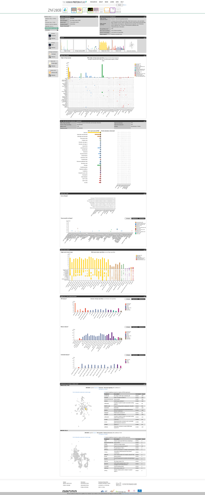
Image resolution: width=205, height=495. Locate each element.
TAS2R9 (106, 414)
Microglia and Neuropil (82, 136)
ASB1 (105, 440)
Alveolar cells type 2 (83, 144)
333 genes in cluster (103, 389)
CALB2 (105, 419)
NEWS (106, 2)
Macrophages (84, 176)
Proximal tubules (83, 153)
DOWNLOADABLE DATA (104, 483)
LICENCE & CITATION (103, 485)
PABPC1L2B (107, 406)
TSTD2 (105, 452)
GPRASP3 (106, 417)
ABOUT (101, 2)
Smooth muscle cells (82, 173)
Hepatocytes (84, 149)
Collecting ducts (83, 148)
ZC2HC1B (106, 395)
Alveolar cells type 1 (83, 142)
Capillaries (85, 171)
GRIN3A (106, 427)
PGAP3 (106, 458)
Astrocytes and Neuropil (82, 134)
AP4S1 (105, 470)
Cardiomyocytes (83, 167)
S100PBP (106, 466)
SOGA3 (106, 401)
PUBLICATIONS (84, 487)
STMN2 (106, 424)
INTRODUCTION (85, 483)
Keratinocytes (84, 159)
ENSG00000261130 (108, 399)
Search (119, 5)
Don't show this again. (134, 493)
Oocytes (85, 165)
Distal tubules (84, 155)
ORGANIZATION (85, 485)
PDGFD (106, 446)
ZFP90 (105, 444)
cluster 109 (96, 387)
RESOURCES (93, 2)
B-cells (85, 182)
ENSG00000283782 (108, 442)
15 (104, 392)
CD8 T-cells (84, 180)
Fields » (125, 5)
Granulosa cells (84, 157)
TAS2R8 (106, 397)
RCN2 (105, 456)
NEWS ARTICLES (67, 483)
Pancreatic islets (83, 138)
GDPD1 (106, 410)
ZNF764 (106, 461)
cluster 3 (95, 432)
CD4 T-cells (84, 178)
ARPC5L (106, 454)
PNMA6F (106, 412)
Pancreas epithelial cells (82, 161)
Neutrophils (84, 175)
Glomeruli (85, 151)
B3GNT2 (106, 463)
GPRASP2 (106, 403)
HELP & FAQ (101, 487)
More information (125, 493)
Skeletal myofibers (83, 169)
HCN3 (105, 422)
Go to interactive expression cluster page (81, 392)
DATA (117, 2)
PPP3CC (106, 449)
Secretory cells (84, 163)
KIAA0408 (106, 407)
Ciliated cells (84, 140)
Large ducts (84, 146)
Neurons (85, 132)
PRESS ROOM (66, 485)
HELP (122, 2)
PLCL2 (105, 447)
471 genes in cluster (103, 434)
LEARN (112, 2)
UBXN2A (106, 468)
